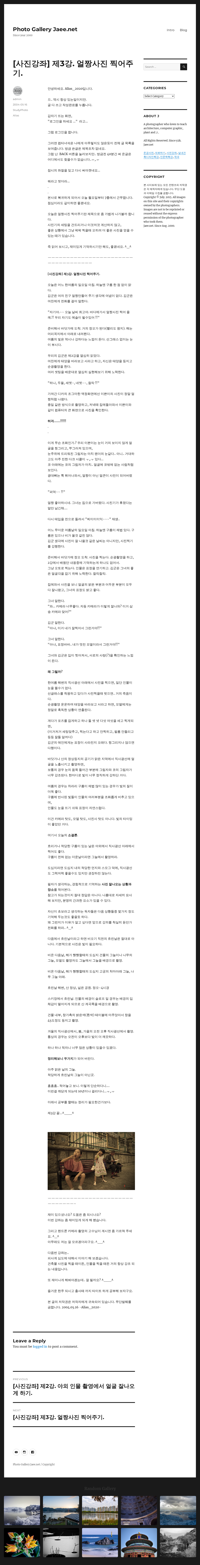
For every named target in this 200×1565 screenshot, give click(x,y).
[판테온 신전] (139, 1510)
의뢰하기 (160, 153)
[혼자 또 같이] (61, 1542)
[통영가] (61, 1510)
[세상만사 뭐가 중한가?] (178, 1510)
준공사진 (149, 153)
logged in (40, 1346)
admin (17, 99)
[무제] (139, 1542)
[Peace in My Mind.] (100, 1542)
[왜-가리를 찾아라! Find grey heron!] (178, 1542)
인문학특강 (166, 157)
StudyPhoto (20, 110)
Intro (170, 30)
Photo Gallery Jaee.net (45, 29)
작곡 (176, 157)
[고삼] (22, 1510)
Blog (183, 30)
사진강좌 (172, 153)
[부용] (22, 1542)
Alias (16, 115)
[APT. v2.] (100, 1510)
